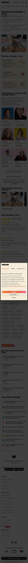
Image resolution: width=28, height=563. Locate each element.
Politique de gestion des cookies (16, 286)
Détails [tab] (13, 268)
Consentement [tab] (5, 268)
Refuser (14, 297)
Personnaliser (13, 294)
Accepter (14, 291)
